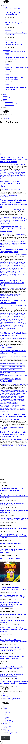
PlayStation (8, 10)
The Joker (20, 274)
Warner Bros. (14, 244)
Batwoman (12, 391)
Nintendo (7, 713)
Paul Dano (15, 270)
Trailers (6, 329)
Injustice (5, 405)
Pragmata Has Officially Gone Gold (11, 543)
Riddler (7, 271)
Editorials (5, 96)
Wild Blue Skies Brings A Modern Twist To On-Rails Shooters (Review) (13, 504)
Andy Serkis (12, 262)
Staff (4, 695)
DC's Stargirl (9, 402)
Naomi (9, 405)
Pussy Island (3, 195)
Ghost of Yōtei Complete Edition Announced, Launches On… (15, 43)
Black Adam (18, 391)
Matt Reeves (7, 175)
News (1, 178)
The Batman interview (18, 273)
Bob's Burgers (3, 217)
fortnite (5, 403)
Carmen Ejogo (14, 171)
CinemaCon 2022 (10, 241)
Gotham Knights (11, 403)
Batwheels (7, 391)
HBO (22, 241)
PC (9, 375)
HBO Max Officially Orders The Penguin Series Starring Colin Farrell (12, 282)
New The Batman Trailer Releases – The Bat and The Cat (13, 334)
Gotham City (7, 174)
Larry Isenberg (5, 189)
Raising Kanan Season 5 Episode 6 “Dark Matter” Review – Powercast (12, 657)
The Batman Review (12, 274)
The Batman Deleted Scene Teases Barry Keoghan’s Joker (14, 250)
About (4, 5)
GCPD (19, 172)
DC (4, 172)
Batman (2, 171)
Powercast (8, 720)
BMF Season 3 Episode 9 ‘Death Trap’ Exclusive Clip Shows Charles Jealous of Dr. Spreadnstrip (13, 535)
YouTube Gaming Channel (9, 700)
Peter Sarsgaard (15, 322)
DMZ (13, 402)
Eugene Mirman (17, 217)
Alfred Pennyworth (5, 262)
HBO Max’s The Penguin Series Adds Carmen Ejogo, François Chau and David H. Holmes (14, 159)
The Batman (22, 175)
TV (0, 154)
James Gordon (12, 265)
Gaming (5, 7)
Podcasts (5, 99)
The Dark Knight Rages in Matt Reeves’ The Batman (12, 301)
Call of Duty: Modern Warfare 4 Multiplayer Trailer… (15, 13)
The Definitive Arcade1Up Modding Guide (13, 528)
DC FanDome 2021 (9, 366)
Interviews (8, 97)
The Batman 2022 (8, 273)
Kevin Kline (14, 219)
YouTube (5, 100)
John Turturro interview (11, 267)
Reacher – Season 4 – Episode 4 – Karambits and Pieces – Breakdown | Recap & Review (14, 519)
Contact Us (5, 697)
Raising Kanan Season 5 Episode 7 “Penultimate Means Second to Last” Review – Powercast (12, 604)
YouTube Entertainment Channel (11, 698)
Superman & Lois (13, 408)
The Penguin (8, 244)
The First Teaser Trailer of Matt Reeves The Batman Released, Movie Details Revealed (13, 434)
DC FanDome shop (17, 397)
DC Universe (10, 445)
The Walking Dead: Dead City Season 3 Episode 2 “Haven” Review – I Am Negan (13, 596)
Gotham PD (3, 427)
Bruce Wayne (7, 171)
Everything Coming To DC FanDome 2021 (10, 380)
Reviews (5, 94)
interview (6, 265)
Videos (22, 375)
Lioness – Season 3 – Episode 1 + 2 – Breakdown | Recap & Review (11, 489)
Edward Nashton (18, 366)
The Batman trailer (11, 346)
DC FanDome (7, 393)
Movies (7, 54)
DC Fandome (3, 347)
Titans (10, 409)
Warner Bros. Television (10, 177)
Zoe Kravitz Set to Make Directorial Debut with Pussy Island (11, 183)
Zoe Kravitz (15, 195)
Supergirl (6, 408)
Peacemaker (14, 405)
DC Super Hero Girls (11, 400)
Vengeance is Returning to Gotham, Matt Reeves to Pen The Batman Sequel (13, 228)
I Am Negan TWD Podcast (12, 722)
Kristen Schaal (20, 219)
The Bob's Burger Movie (16, 220)
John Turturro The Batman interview (13, 268)
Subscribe (5, 737)
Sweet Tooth (20, 408)
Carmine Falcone (7, 365)
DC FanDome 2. (14, 393)
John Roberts (8, 219)
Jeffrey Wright (18, 174)
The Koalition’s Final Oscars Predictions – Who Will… (14, 78)
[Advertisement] (14, 139)
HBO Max (12, 174)
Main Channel (9, 102)
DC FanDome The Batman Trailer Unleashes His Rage (13, 351)
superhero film (18, 271)
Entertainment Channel (11, 103)
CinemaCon (3, 223)
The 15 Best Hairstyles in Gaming (10, 558)
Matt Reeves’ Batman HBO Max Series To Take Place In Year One (13, 415)
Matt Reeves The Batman (10, 321)
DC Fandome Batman (13, 396)
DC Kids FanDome (12, 399)
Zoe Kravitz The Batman (10, 328)
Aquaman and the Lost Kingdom (8, 390)
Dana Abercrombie (6, 165)
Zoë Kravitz (10, 275)
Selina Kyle (11, 271)
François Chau (14, 172)
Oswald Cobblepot (8, 270)
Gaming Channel (9, 105)
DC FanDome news (7, 397)
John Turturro (14, 368)
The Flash (6, 409)
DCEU (22, 264)
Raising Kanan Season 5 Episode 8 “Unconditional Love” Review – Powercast (13, 588)
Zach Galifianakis (9, 222)
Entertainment (6, 50)
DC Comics (8, 172)
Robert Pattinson (14, 175)
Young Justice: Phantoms (18, 409)
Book (1, 374)
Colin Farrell (17, 241)
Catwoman (6, 264)
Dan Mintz (10, 217)
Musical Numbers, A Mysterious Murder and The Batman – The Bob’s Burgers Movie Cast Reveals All (13, 203)
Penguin (12, 369)
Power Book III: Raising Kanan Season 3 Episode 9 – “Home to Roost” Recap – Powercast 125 (12, 550)
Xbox (25, 375)
